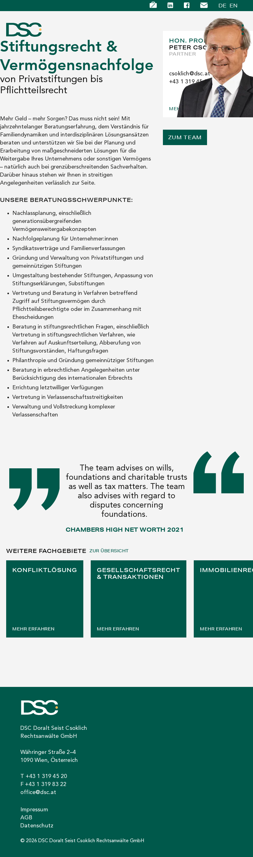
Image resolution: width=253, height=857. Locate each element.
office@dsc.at (38, 792)
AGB (26, 818)
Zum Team (185, 137)
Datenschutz (36, 826)
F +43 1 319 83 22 (43, 784)
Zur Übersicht (109, 551)
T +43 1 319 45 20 (43, 776)
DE (222, 5)
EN (234, 5)
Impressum (34, 810)
